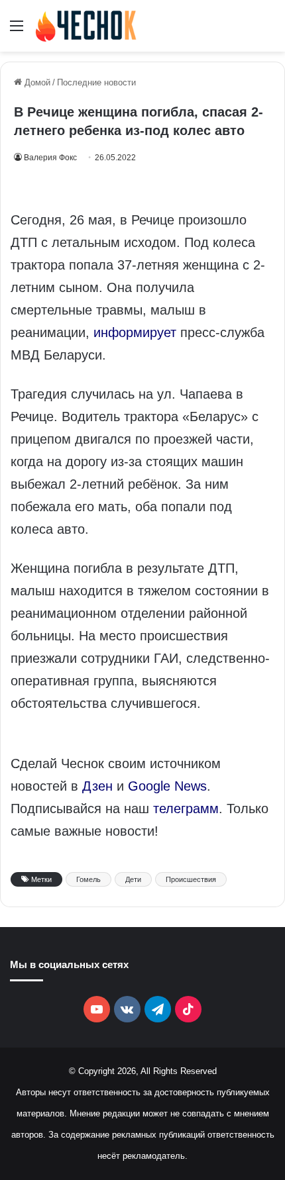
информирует (134, 332)
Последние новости (96, 82)
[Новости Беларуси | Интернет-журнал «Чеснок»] (86, 25)
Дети (133, 879)
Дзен (97, 786)
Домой (36, 82)
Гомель (88, 879)
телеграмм (186, 808)
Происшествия (191, 879)
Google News (167, 786)
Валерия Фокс (50, 157)
